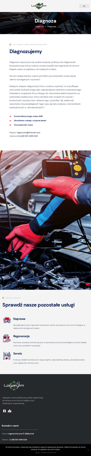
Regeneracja (21, 336)
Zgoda (37, 452)
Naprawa (19, 319)
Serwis (17, 353)
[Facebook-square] (4, 411)
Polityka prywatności (48, 452)
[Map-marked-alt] (9, 411)
